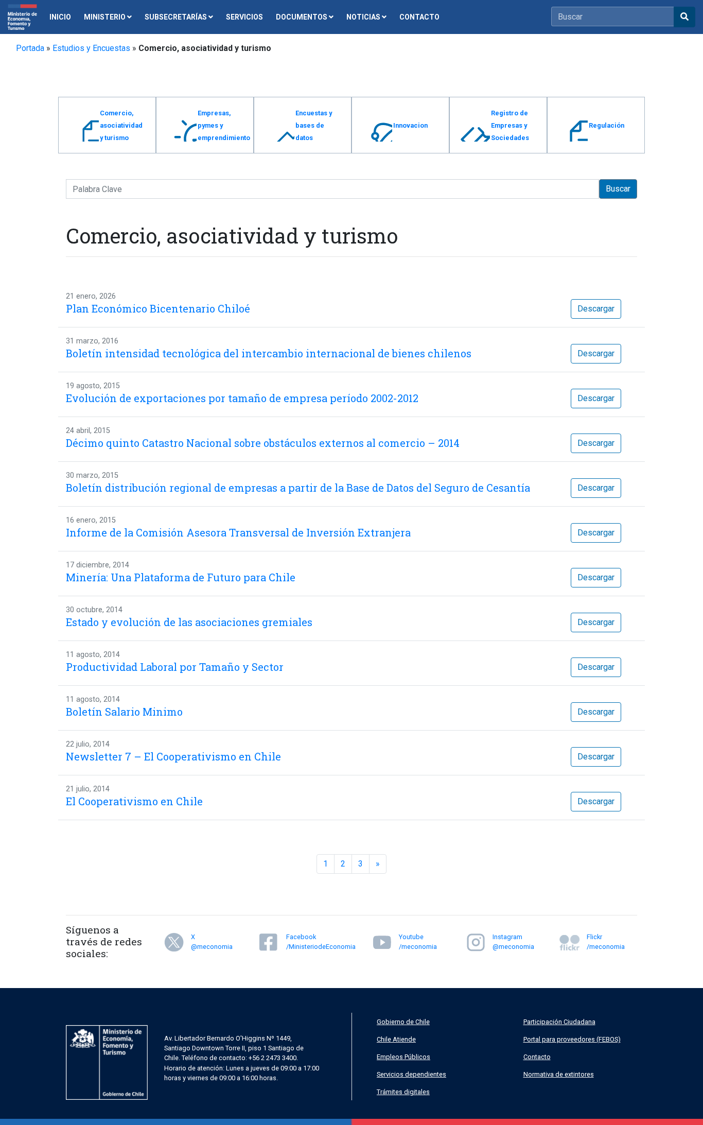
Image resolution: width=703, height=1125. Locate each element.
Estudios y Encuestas (91, 48)
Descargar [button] (595, 309)
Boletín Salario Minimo (124, 711)
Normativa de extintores (558, 1074)
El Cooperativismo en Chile (134, 801)
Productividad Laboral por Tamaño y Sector (175, 666)
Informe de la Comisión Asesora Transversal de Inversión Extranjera (238, 532)
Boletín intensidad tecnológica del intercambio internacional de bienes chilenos (268, 353)
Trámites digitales (403, 1092)
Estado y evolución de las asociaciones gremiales (189, 622)
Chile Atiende (396, 1039)
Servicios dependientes (411, 1074)
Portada (30, 48)
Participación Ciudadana (559, 1022)
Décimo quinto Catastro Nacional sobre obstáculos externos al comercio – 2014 (263, 442)
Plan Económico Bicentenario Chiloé (158, 308)
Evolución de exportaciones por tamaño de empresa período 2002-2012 (242, 398)
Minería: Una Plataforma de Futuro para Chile (180, 577)
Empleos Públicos (403, 1057)
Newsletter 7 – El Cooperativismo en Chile (173, 756)
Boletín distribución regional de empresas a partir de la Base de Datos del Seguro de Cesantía (298, 487)
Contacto (537, 1057)
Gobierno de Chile (403, 1022)
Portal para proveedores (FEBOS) (572, 1039)
